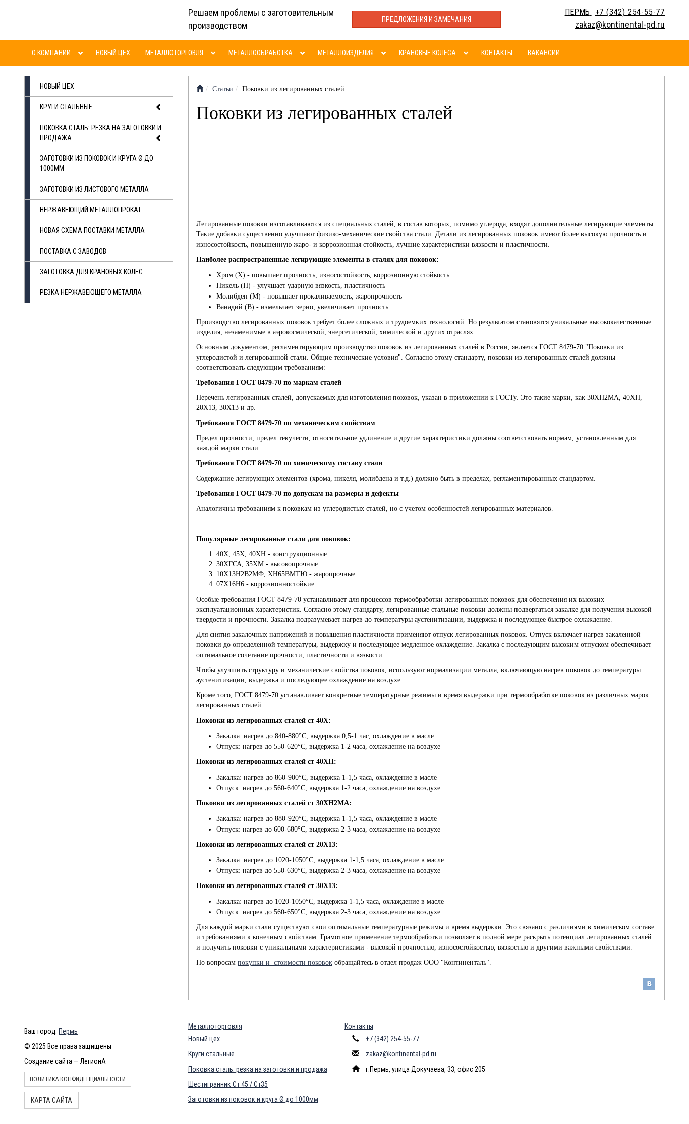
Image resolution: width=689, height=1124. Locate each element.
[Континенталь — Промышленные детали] (199, 89)
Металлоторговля (174, 53)
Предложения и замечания (426, 19)
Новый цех (113, 53)
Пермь (68, 1031)
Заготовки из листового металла (94, 189)
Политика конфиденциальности (78, 1079)
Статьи (222, 89)
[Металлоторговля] (214, 53)
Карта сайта (51, 1100)
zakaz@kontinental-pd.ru (401, 1054)
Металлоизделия (346, 53)
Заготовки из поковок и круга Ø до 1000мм (96, 163)
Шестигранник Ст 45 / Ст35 (228, 1084)
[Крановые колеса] (467, 53)
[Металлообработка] (304, 53)
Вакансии (544, 53)
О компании (51, 53)
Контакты (496, 53)
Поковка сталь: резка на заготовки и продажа (100, 133)
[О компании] (82, 53)
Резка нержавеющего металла (91, 292)
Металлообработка (260, 53)
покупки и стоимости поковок (285, 962)
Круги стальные (66, 107)
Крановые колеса (427, 53)
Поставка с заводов (73, 251)
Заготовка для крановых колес (91, 272)
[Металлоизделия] (385, 53)
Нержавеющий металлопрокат (90, 210)
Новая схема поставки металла (92, 230)
